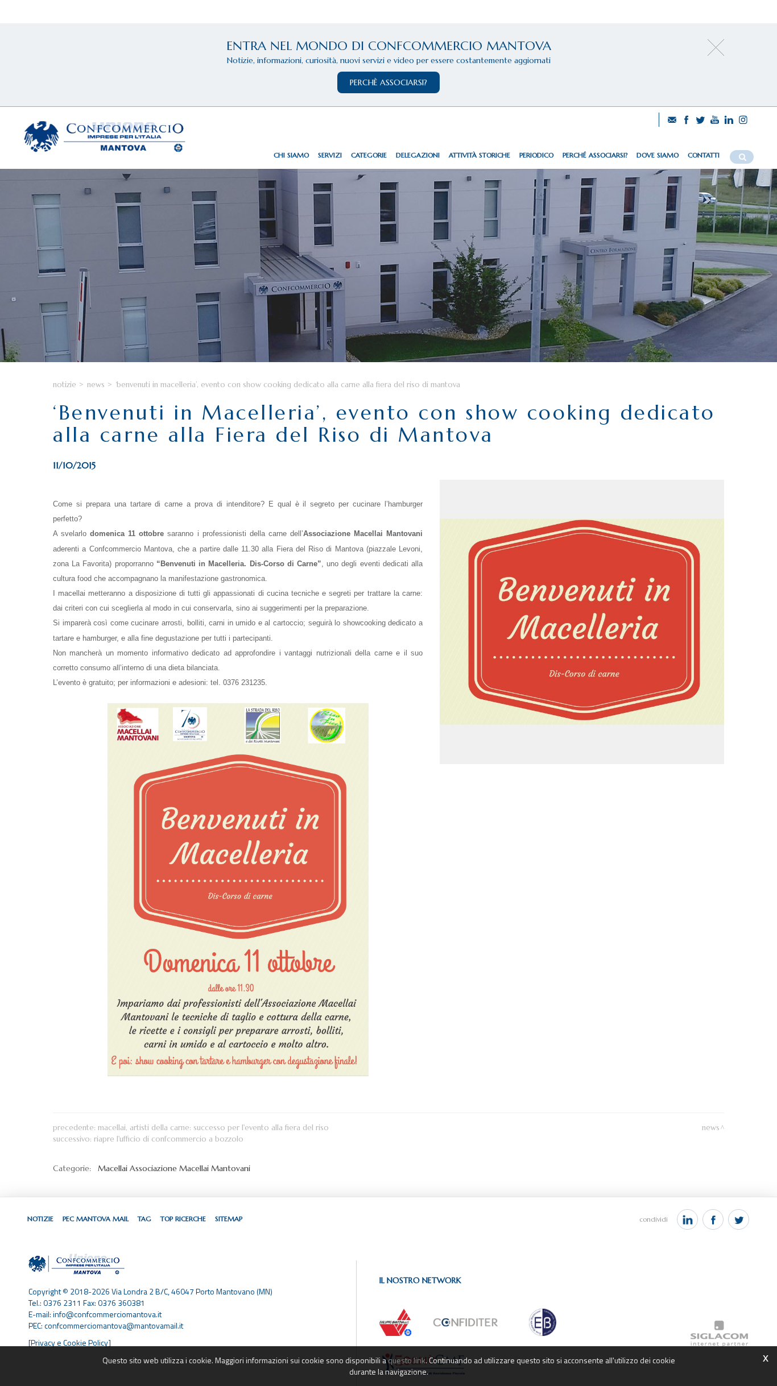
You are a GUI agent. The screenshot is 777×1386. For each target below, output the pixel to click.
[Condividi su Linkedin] (687, 1219)
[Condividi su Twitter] (738, 1219)
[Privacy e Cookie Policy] (69, 1342)
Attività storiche (479, 155)
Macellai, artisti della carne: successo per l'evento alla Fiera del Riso (213, 1127)
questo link (406, 1360)
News (96, 384)
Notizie (64, 384)
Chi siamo (291, 155)
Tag (144, 1218)
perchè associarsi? (388, 82)
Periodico (536, 155)
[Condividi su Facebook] (713, 1219)
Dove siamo (658, 155)
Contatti (704, 155)
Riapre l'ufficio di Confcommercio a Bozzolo (168, 1139)
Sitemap (228, 1218)
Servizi (330, 155)
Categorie (369, 155)
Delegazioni (418, 155)
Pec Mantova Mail (96, 1218)
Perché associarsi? (595, 155)
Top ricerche (183, 1218)
